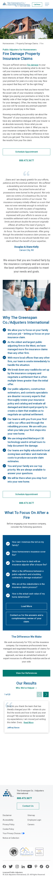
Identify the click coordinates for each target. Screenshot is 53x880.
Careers (31, 824)
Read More (28, 722)
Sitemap (31, 815)
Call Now (37, 5)
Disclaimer (7, 815)
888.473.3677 (24, 798)
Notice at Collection (11, 838)
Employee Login (34, 820)
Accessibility (8, 820)
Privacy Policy (8, 824)
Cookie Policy (8, 829)
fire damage (32, 65)
